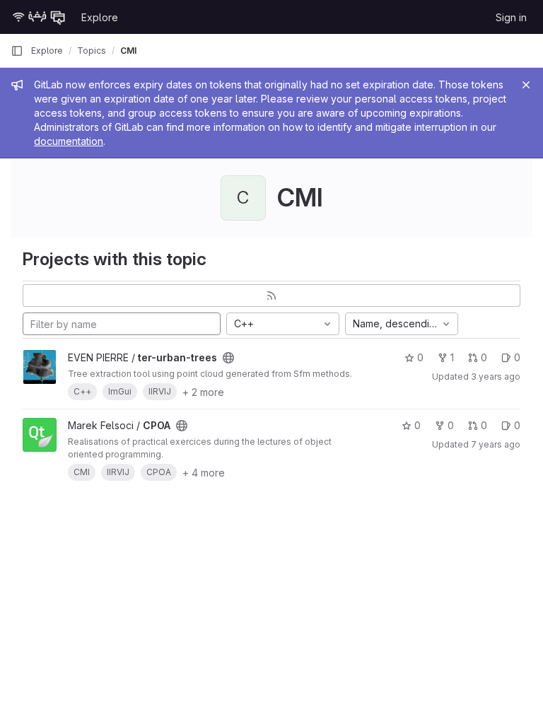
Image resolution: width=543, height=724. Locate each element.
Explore (99, 17)
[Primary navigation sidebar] (17, 51)
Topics (91, 50)
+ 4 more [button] (203, 473)
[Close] (526, 84)
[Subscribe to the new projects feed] (271, 295)
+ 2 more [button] (203, 392)
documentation (68, 141)
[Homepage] (39, 17)
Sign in (511, 17)
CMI (128, 50)
